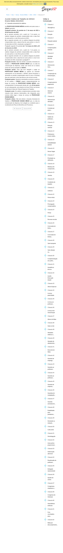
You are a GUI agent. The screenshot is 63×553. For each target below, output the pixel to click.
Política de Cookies (37, 4)
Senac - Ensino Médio (22, 14)
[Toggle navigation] (7, 9)
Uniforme (50, 190)
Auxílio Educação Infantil (50, 278)
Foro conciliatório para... (51, 514)
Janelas (50, 175)
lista (12, 14)
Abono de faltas (52, 319)
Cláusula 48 (27, 108)
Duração (50, 34)
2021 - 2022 (33, 14)
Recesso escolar (52, 219)
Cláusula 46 (18, 108)
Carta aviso (51, 429)
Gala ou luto (51, 326)
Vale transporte (52, 243)
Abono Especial (52, 286)
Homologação (51, 436)
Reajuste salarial (52, 41)
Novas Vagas (51, 151)
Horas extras (51, 197)
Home (8, 14)
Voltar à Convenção (47, 20)
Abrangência (51, 27)
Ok (45, 4)
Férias (49, 212)
